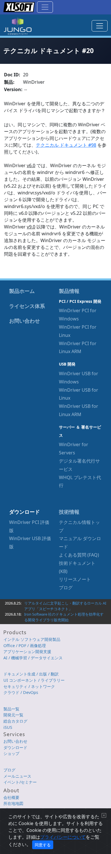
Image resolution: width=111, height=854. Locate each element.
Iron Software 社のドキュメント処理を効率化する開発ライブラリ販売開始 (64, 617)
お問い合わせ (24, 320)
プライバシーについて (63, 837)
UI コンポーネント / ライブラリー (34, 680)
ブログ (66, 587)
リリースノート (75, 579)
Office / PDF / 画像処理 (24, 645)
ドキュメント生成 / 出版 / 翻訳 (31, 674)
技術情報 (69, 511)
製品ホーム (22, 291)
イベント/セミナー (20, 782)
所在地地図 (13, 803)
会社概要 (11, 797)
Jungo (17, 26)
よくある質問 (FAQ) (79, 555)
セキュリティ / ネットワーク (29, 686)
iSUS (7, 727)
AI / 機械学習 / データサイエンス (33, 657)
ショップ (11, 753)
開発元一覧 (13, 714)
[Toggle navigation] (45, 7)
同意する (43, 844)
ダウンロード (15, 747)
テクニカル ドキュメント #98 (66, 145)
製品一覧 (11, 709)
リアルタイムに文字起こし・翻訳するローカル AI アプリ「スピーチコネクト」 (65, 606)
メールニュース (17, 776)
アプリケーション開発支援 (27, 651)
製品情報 (69, 291)
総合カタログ (15, 721)
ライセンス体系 (27, 306)
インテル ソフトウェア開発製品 (31, 639)
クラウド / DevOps (20, 692)
